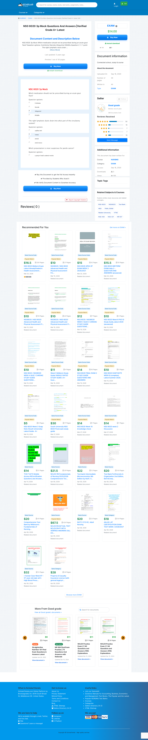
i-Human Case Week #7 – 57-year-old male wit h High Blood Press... (33, 578)
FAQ (21, 721)
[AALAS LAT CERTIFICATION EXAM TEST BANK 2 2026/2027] (114, 502)
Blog (53, 703)
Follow (123, 99)
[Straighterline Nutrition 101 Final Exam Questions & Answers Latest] (40, 625)
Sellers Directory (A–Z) (62, 708)
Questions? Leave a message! (31, 723)
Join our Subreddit (92, 691)
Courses (22, 12)
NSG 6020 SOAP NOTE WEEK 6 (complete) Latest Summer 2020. (113, 375)
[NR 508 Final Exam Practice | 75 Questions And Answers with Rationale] (62, 625)
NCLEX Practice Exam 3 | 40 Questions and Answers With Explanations (106, 648)
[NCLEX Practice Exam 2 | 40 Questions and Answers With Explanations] (85, 625)
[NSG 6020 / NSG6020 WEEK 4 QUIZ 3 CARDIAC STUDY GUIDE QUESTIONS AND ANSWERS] (87, 296)
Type (99, 88)
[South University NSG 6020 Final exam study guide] (60, 403)
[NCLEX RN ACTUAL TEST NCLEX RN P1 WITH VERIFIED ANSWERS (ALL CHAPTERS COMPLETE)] (60, 502)
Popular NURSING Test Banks (96, 698)
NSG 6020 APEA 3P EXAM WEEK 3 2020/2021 (85, 268)
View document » (38, 660)
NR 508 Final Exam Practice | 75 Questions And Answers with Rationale (62, 652)
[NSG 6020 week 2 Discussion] (114, 403)
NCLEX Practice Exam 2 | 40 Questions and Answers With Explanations (84, 648)
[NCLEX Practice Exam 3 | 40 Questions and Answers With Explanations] (108, 625)
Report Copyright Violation (77, 200)
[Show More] (55, 50)
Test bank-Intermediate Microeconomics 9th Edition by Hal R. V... (86, 476)
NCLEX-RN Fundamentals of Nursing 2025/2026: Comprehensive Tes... (60, 476)
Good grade (114, 105)
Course (100, 160)
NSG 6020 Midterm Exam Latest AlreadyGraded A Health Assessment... (34, 268)
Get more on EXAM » (118, 227)
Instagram (57, 716)
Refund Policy (57, 696)
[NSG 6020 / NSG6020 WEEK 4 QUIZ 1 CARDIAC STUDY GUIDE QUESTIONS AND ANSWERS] (34, 349)
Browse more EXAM (74, 595)
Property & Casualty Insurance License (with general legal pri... (60, 578)
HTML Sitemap (59, 706)
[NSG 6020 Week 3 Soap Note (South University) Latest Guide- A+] (34, 403)
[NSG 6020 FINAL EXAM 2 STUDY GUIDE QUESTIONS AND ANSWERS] (87, 349)
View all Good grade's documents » (48, 612)
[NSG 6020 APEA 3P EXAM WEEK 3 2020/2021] (87, 242)
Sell (125, 3)
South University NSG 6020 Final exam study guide (59, 429)
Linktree (56, 719)
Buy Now (57, 66)
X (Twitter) (57, 721)
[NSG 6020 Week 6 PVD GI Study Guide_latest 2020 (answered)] (114, 296)
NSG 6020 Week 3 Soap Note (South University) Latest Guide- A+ (33, 429)
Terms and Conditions (60, 698)
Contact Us (56, 701)
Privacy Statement (59, 694)
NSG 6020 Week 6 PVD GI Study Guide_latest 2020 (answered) (114, 322)
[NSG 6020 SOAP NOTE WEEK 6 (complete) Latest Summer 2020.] (114, 349)
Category (100, 164)
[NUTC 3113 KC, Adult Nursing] (87, 502)
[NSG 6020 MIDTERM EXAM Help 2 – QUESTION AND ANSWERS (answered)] (114, 242)
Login (116, 6)
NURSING (23, 18)
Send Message (112, 140)
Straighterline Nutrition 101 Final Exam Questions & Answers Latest (39, 650)
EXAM (30, 18)
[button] (25, 638)
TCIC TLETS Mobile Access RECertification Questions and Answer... (33, 476)
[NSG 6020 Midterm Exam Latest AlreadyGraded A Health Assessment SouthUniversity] (34, 242)
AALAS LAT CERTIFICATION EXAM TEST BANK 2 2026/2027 (114, 524)
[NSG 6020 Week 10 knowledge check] (87, 403)
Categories (38, 12)
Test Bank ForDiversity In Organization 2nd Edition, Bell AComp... (114, 476)
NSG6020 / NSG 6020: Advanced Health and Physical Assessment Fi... (34, 322)
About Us (55, 691)
